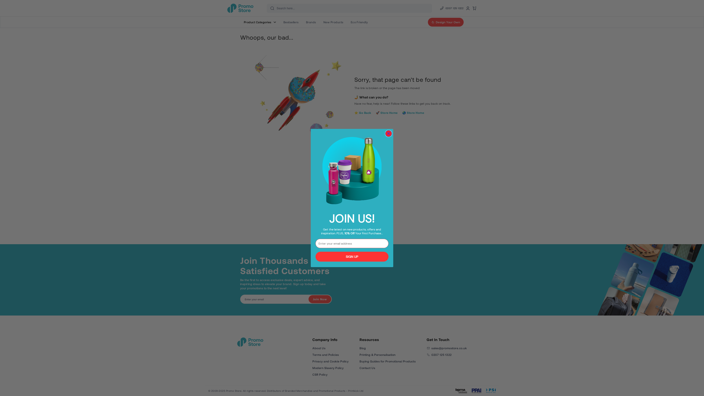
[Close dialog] (388, 133)
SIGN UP (352, 256)
